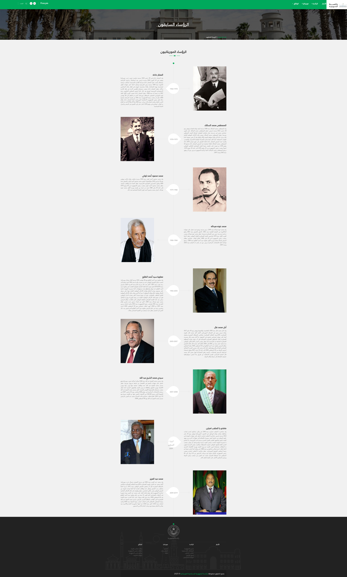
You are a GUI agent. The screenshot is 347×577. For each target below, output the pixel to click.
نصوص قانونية (138, 555)
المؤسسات (164, 550)
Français (44, 3)
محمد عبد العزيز (156, 479)
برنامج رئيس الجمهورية (135, 553)
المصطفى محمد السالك (215, 125)
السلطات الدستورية (188, 550)
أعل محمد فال (220, 327)
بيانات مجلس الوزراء (136, 548)
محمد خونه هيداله (218, 226)
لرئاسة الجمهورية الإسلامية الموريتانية (194, 573)
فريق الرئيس (190, 555)
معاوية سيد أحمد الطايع (153, 277)
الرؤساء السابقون (188, 557)
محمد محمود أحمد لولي (152, 176)
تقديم (166, 548)
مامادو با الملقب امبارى (216, 428)
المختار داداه (158, 75)
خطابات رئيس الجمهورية (135, 550)
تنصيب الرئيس (189, 553)
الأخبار (324, 3)
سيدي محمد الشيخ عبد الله (151, 378)
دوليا (166, 553)
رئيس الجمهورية (189, 548)
